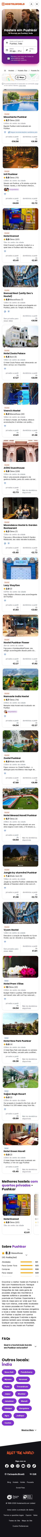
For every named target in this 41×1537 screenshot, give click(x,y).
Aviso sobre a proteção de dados (20, 1510)
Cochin (8, 1423)
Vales (35, 1515)
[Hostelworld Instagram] (18, 1466)
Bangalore (24, 1408)
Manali (24, 1401)
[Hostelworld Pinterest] (29, 1466)
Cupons (29, 1515)
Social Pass (20, 1488)
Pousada (30, 1482)
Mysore (8, 1379)
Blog (9, 1482)
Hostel (7, 114)
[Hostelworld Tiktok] (34, 1466)
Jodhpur (20, 1415)
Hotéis (22, 1482)
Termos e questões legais (14, 1515)
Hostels (15, 1482)
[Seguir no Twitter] (12, 1466)
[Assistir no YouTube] (23, 1466)
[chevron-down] (26, 1255)
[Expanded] (5, 70)
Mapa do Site (27, 1521)
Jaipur (8, 1394)
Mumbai (21, 1394)
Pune (7, 1386)
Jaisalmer (9, 1401)
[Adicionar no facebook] (7, 1466)
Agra (7, 1415)
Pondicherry (26, 1372)
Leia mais (22, 85)
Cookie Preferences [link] (20, 1526)
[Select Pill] (31, 4)
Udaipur (8, 1408)
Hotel (6, 981)
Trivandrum (22, 1386)
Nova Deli (9, 1372)
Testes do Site (14, 1521)
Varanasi (23, 1379)
